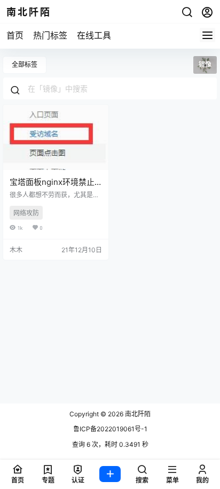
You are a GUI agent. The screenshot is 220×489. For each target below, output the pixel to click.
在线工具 (94, 35)
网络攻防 (26, 213)
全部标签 (24, 64)
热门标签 (50, 35)
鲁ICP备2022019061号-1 (110, 429)
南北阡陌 (137, 414)
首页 (14, 35)
